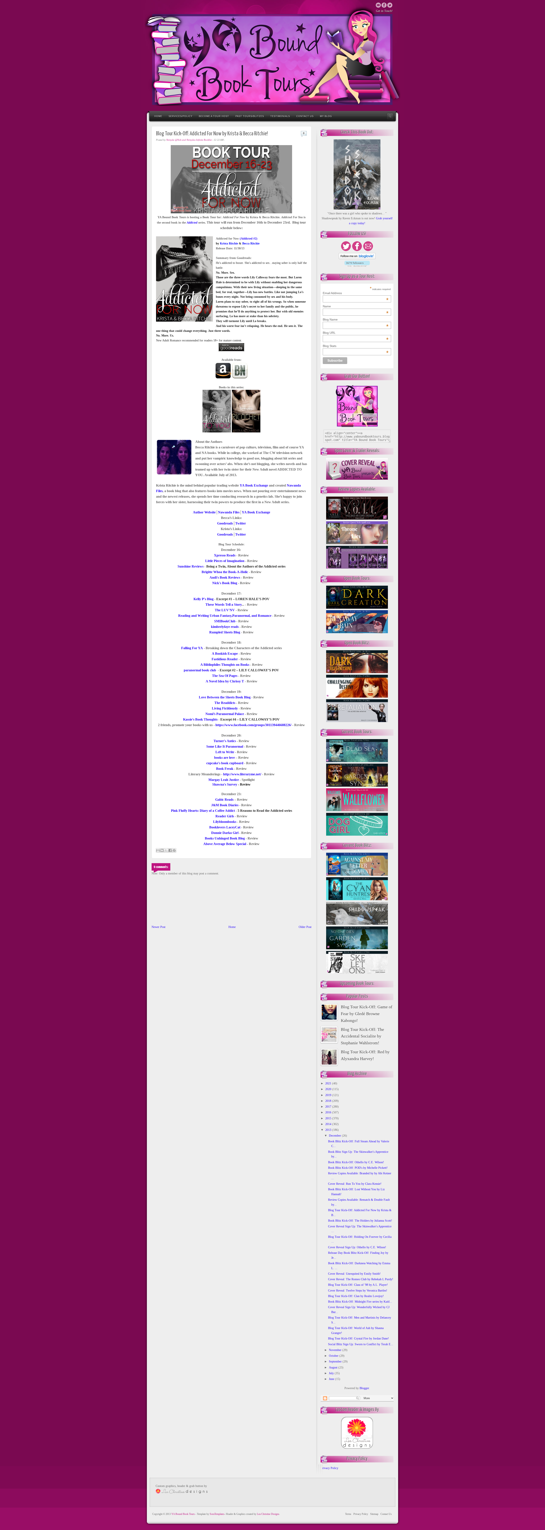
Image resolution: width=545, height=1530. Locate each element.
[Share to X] (166, 850)
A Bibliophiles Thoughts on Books (224, 664)
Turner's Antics (225, 741)
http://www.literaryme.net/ (242, 774)
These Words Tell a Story (223, 604)
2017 (328, 1106)
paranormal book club (200, 670)
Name (356, 306)
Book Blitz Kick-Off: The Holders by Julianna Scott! (360, 1220)
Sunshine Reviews (191, 566)
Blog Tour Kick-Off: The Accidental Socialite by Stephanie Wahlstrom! (362, 1036)
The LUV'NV (225, 610)
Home (158, 116)
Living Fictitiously (225, 708)
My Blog (326, 116)
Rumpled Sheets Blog (224, 632)
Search (390, 116)
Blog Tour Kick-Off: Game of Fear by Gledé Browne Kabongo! (366, 1014)
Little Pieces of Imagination (224, 561)
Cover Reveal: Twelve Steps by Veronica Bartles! (357, 1290)
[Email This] (158, 850)
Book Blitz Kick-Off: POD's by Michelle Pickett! (358, 1167)
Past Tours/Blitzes (249, 116)
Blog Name (356, 319)
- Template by (209, 1514)
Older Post (305, 927)
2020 (328, 1089)
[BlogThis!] (162, 850)
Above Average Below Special (224, 844)
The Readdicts (224, 703)
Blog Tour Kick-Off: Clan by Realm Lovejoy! (356, 1296)
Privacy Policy (329, 1468)
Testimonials (280, 116)
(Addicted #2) (248, 238)
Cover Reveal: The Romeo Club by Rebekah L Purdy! (360, 1279)
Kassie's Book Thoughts (200, 719)
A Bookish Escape (225, 653)
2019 (328, 1095)
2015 (328, 1118)
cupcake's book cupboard (224, 763)
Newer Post (158, 927)
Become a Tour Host (214, 116)
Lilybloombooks (224, 822)
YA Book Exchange (256, 512)
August (333, 1367)
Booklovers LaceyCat (224, 827)
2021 (328, 1083)
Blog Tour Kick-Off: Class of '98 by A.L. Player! (358, 1284)
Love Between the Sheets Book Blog (225, 697)
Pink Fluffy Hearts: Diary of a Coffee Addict (203, 810)
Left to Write (224, 752)
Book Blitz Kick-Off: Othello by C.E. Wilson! (356, 1162)
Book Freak (224, 768)
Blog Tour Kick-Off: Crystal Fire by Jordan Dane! (358, 1338)
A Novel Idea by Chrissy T (225, 681)
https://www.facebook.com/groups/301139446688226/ (253, 725)
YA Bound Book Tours (183, 1514)
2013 (328, 1129)
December (335, 1135)
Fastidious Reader (225, 659)
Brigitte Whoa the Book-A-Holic (225, 572)
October (334, 1355)
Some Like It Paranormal (224, 746)
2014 (328, 1124)
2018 (328, 1100)
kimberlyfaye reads (225, 626)
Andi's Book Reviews (224, 577)
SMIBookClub (224, 621)
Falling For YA (192, 648)
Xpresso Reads (224, 555)
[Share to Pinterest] (174, 850)
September (336, 1361)
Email (378, 5)
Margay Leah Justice (223, 780)
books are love (224, 757)
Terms (348, 1514)
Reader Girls (224, 816)
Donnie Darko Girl (224, 833)
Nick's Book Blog (224, 583)
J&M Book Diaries (224, 805)
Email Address (356, 293)
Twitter (384, 5)
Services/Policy (180, 116)
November (335, 1350)
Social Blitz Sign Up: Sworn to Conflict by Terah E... (360, 1344)
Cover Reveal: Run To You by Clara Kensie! (355, 1183)
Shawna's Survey (224, 784)
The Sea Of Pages (224, 676)
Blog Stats (356, 346)
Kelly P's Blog (204, 599)
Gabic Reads (224, 799)
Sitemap (374, 1514)
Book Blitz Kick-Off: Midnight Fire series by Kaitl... (360, 1301)
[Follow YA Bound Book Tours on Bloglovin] (357, 258)
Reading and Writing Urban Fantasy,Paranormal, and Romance (224, 615)
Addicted (192, 222)
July (332, 1373)
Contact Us (305, 116)
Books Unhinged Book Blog (225, 838)
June (332, 1379)
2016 (328, 1112)
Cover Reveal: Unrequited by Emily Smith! (354, 1273)
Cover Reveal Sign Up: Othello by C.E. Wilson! (357, 1247)
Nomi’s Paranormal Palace (224, 714)
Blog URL (356, 332)
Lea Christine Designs (268, 1514)
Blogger (364, 1388)
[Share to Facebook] (170, 850)
